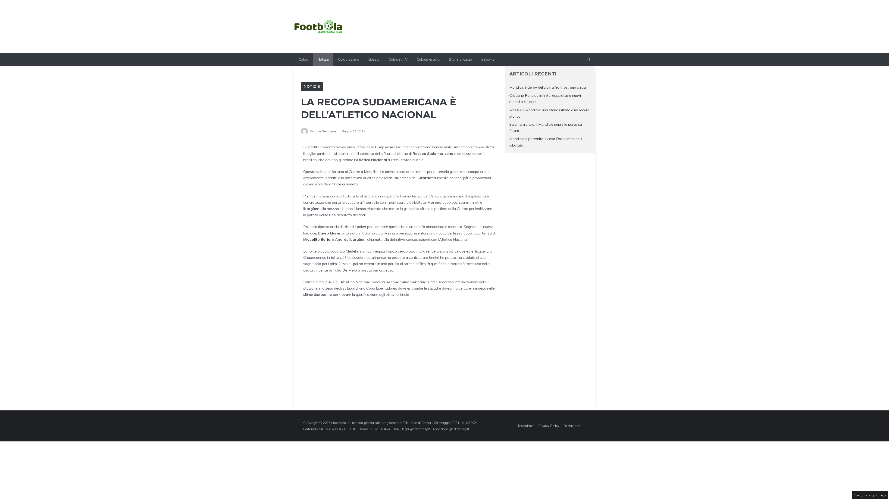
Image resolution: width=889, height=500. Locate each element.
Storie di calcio (460, 59)
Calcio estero (348, 59)
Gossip (373, 59)
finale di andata (345, 184)
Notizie (323, 59)
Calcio (303, 59)
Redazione (572, 426)
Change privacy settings (870, 495)
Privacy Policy (548, 426)
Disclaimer (526, 426)
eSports (488, 59)
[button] (588, 59)
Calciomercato (428, 59)
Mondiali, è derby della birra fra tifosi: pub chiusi (547, 87)
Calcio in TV (398, 59)
